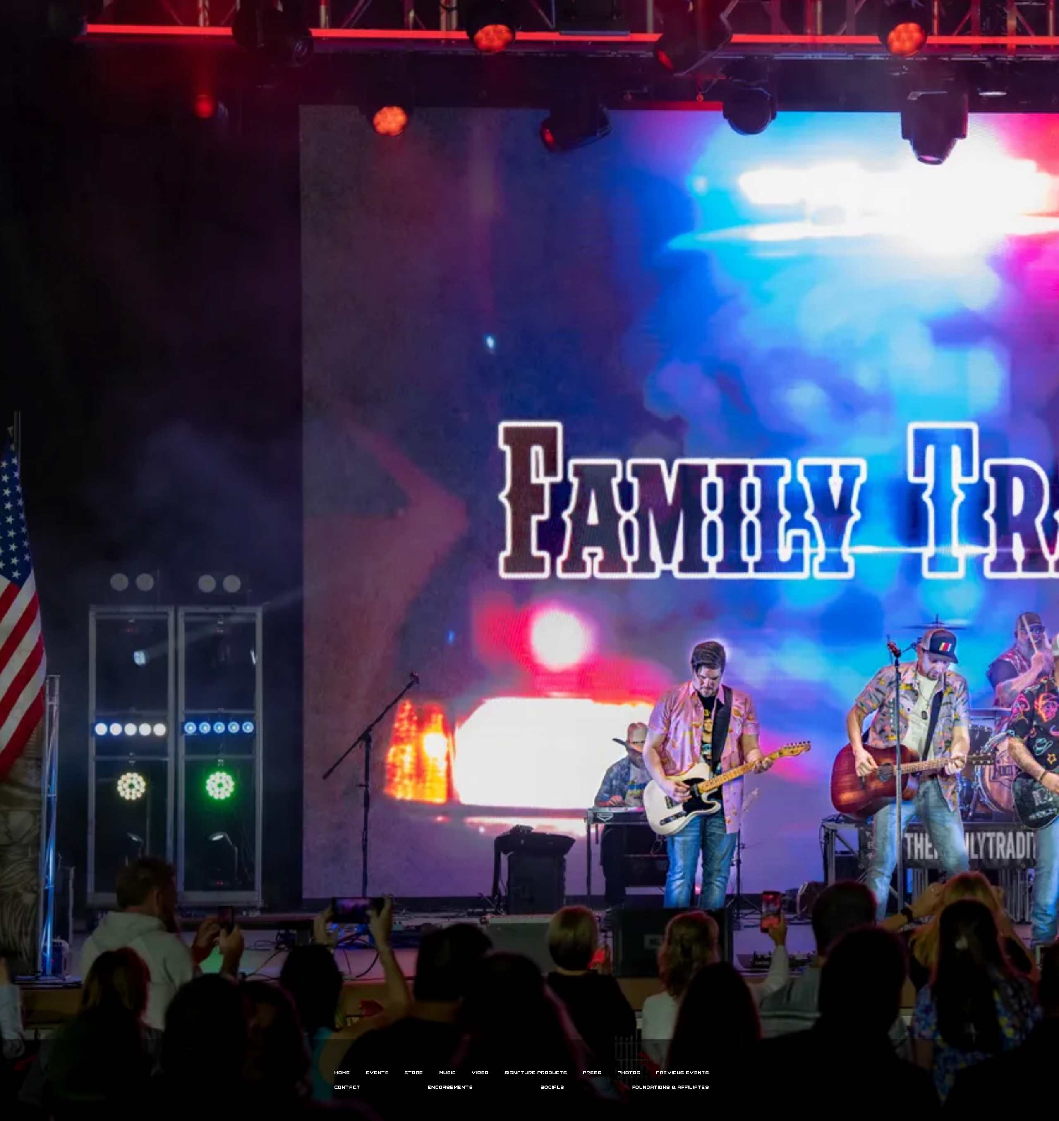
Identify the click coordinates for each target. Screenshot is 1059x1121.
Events (377, 1072)
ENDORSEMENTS (450, 1087)
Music (447, 1072)
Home (342, 1072)
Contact (347, 1087)
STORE (414, 1072)
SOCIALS (552, 1087)
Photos (629, 1072)
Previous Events (682, 1072)
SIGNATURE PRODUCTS (536, 1072)
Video (480, 1072)
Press (592, 1072)
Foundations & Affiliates (670, 1087)
